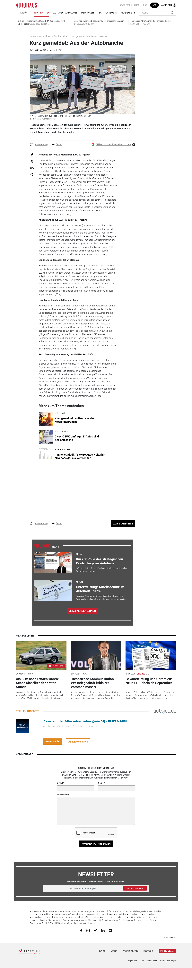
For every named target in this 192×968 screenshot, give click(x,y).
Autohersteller (60, 36)
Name (100, 783)
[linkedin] (103, 930)
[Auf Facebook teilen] (32, 155)
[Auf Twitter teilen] (32, 161)
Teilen (59, 144)
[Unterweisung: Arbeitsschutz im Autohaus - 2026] (53, 590)
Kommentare (41, 144)
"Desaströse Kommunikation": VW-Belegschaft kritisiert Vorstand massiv (93, 683)
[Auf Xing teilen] (32, 174)
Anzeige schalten (78, 741)
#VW (85, 674)
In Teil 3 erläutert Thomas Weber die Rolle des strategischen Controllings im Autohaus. (101, 569)
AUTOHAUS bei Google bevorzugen (113, 144)
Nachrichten (41, 12)
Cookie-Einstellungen (168, 961)
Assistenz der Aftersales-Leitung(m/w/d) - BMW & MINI (85, 721)
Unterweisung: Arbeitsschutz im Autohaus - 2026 (100, 589)
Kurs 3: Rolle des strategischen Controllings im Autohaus (99, 561)
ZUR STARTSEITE (123, 523)
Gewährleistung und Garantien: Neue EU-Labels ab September (149, 681)
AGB (142, 961)
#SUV (30, 674)
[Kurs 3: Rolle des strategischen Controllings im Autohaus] (53, 562)
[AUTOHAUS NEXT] (46, 545)
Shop (136, 5)
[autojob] (165, 711)
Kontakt (148, 951)
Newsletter (125, 5)
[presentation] (174, 24)
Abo (154, 5)
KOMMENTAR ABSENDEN (96, 843)
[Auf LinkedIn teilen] (32, 168)
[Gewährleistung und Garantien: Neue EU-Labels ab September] (151, 655)
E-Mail (60, 783)
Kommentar (62, 795)
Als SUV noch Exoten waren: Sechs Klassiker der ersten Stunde (37, 683)
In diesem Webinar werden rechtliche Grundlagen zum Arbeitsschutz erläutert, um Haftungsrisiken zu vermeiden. (101, 597)
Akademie (126, 12)
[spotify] (110, 930)
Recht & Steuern (107, 12)
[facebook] (81, 930)
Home (33, 36)
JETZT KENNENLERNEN (82, 610)
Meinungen (87, 12)
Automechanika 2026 (65, 12)
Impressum (132, 961)
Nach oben (168, 937)
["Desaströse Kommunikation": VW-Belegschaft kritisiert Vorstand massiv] (96, 655)
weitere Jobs (52, 741)
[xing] (95, 930)
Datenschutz (152, 961)
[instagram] (88, 930)
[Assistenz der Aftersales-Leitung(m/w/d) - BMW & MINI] (22, 726)
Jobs (144, 5)
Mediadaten (130, 951)
